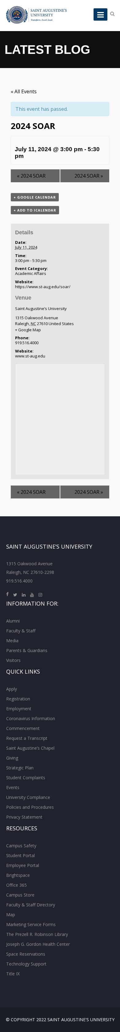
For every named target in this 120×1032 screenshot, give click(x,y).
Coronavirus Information (30, 718)
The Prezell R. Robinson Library (37, 934)
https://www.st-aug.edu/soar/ (42, 286)
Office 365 (16, 885)
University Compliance (28, 797)
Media (12, 640)
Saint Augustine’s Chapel (30, 748)
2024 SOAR (31, 175)
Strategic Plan (20, 768)
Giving (12, 758)
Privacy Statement (24, 817)
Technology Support (26, 964)
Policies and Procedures (30, 807)
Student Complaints (25, 777)
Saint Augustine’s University (41, 308)
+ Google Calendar (35, 197)
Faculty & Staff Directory (30, 905)
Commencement (23, 728)
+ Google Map (28, 330)
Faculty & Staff (20, 631)
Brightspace (18, 875)
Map (10, 914)
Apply (11, 689)
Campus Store (20, 895)
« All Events (24, 91)
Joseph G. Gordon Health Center (38, 944)
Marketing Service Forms (31, 924)
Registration (18, 699)
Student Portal (20, 855)
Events (12, 787)
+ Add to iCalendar (35, 210)
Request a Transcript (26, 738)
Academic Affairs (30, 273)
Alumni (13, 621)
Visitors (13, 660)
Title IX (13, 974)
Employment (18, 709)
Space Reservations (25, 954)
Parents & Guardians (26, 650)
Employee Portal (22, 865)
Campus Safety (21, 846)
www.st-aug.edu (30, 356)
